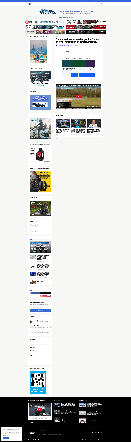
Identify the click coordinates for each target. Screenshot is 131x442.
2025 (31, 358)
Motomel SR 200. (90, 419)
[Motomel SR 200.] (82, 420)
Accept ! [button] (6, 438)
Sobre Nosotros (85, 439)
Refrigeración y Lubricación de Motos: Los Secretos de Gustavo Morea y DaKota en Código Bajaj (62, 131)
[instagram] (102, 433)
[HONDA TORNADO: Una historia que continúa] (33, 282)
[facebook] (92, 433)
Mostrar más (36, 225)
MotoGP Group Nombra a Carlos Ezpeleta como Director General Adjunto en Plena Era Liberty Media (94, 131)
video (31, 360)
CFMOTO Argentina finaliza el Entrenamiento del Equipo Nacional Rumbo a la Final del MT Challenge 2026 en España (78, 131)
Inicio (85, 1)
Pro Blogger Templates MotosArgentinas (42, 439)
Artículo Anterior (58, 138)
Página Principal (59, 36)
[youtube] (98, 433)
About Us (89, 1)
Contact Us (101, 1)
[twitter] (95, 433)
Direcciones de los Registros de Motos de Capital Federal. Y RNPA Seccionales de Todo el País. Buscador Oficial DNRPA (94, 405)
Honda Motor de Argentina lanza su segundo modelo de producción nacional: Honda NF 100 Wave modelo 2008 (44, 274)
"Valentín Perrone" (33, 353)
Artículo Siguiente (98, 138)
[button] (98, 4)
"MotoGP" (32, 350)
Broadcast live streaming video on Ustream (64, 77)
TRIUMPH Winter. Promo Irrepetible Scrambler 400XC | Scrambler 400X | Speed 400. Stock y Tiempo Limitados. (43, 266)
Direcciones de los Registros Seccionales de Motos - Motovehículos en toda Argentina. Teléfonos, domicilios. (43, 257)
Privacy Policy (94, 1)
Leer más (8, 435)
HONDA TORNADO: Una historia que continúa (44, 281)
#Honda (31, 355)
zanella (31, 362)
